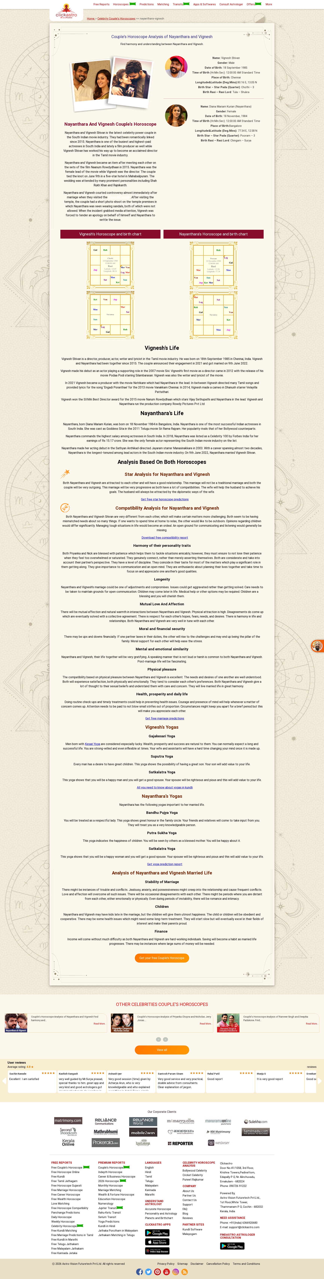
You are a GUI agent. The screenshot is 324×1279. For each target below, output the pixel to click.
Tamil (148, 1176)
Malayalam (151, 1185)
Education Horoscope (111, 1199)
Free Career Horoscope (65, 1194)
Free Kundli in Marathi (64, 1239)
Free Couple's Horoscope (67, 1167)
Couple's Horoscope (110, 1167)
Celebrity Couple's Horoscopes (116, 18)
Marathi (149, 1194)
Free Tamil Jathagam (64, 1181)
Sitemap (182, 1263)
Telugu (149, 1181)
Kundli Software (192, 1229)
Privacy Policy (166, 1263)
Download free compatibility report (165, 537)
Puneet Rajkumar (193, 1179)
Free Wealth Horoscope (66, 1199)
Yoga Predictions (108, 1221)
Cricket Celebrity (193, 1175)
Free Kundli (58, 1176)
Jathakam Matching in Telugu (116, 1235)
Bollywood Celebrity (195, 1170)
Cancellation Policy (218, 1263)
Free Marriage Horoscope (67, 1190)
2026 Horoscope (109, 1181)
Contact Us (190, 1200)
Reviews (188, 1218)
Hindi (148, 1172)
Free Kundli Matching (64, 1230)
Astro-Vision (70, 1263)
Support (188, 1204)
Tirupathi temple (119, 197)
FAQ (185, 1209)
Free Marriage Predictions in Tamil (72, 1235)
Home (91, 18)
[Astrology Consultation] (233, 1250)
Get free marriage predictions (164, 718)
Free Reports (102, 4)
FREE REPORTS (61, 1162)
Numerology (105, 1203)
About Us (188, 1191)
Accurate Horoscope (158, 1209)
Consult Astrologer (231, 4)
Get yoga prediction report (164, 864)
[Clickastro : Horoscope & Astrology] (158, 1255)
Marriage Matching (109, 1190)
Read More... (100, 1023)
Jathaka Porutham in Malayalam (118, 1230)
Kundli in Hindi (106, 1226)
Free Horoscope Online (65, 1172)
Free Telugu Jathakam (65, 1244)
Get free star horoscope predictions (165, 499)
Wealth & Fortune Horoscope (116, 1194)
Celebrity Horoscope (64, 1226)
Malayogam (190, 1234)
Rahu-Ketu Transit (109, 1212)
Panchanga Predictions (65, 1212)
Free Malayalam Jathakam (67, 1248)
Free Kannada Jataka (64, 1253)
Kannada (150, 1190)
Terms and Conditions (246, 1263)
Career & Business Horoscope (116, 1176)
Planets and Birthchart (159, 1218)
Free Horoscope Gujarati (66, 1185)
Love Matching (60, 1203)
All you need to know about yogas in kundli (165, 787)
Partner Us (189, 1195)
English (149, 1167)
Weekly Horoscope (63, 1221)
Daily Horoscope (61, 1217)
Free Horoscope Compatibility (69, 1208)
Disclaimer (197, 1263)
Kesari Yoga (92, 744)
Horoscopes (121, 4)
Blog (185, 1213)
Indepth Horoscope (110, 1172)
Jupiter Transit (107, 1208)
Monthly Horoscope (110, 1185)
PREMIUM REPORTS (111, 1162)
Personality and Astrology (161, 1213)
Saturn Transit (107, 1217)
